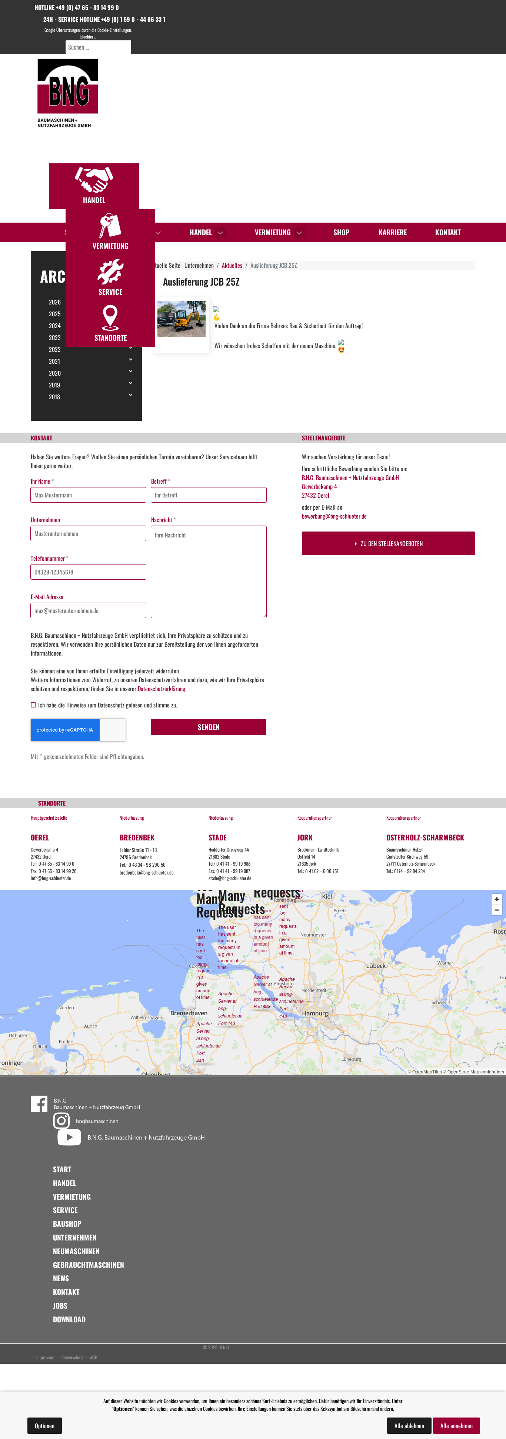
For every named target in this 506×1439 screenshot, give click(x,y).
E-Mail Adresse (47, 596)
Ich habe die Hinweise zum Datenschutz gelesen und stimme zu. (107, 704)
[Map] (253, 982)
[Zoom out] (497, 910)
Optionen (44, 1425)
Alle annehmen (456, 1425)
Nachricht (163, 519)
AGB (93, 1357)
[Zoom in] (497, 899)
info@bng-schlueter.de (51, 878)
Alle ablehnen (409, 1425)
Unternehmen (45, 519)
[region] (253, 138)
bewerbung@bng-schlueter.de (334, 516)
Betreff (160, 481)
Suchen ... (53, 47)
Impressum (46, 1357)
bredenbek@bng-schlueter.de (147, 872)
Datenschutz (72, 1357)
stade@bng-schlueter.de (230, 878)
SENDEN (209, 727)
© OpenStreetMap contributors (473, 1071)
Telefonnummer (50, 558)
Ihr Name (42, 481)
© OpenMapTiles (425, 1071)
